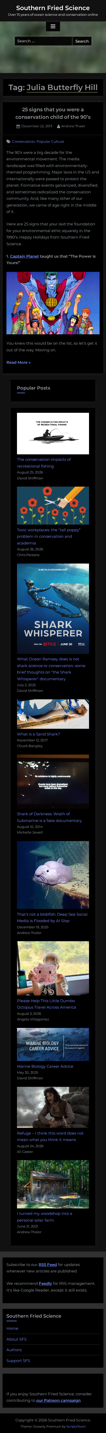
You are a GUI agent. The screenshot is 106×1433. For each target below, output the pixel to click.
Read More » (18, 363)
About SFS (16, 1339)
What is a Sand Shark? (38, 734)
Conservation (23, 141)
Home (12, 1328)
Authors (14, 1349)
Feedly (45, 1283)
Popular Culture (50, 141)
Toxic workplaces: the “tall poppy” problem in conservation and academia (49, 536)
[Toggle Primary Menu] (53, 26)
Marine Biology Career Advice (45, 1066)
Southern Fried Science (53, 8)
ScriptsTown (76, 1426)
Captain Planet (24, 256)
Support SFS (18, 1360)
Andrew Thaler (73, 126)
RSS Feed (48, 1264)
